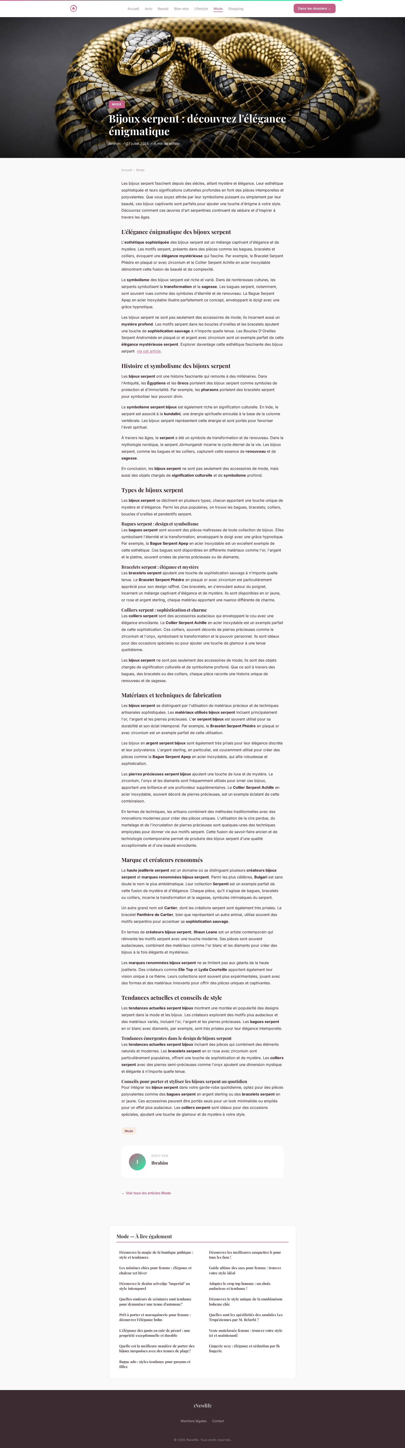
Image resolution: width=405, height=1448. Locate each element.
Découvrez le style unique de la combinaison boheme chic (245, 1301)
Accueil (133, 8)
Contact (218, 1421)
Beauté (163, 8)
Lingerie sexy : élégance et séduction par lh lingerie (244, 1348)
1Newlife (202, 1405)
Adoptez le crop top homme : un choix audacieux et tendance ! (239, 1286)
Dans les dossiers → (314, 8)
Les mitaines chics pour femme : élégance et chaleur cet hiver (155, 1270)
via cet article (149, 351)
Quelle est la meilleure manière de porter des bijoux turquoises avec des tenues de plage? (157, 1348)
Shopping (236, 8)
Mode (218, 8)
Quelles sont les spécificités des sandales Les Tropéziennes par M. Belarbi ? (246, 1317)
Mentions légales (193, 1421)
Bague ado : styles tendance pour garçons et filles (154, 1364)
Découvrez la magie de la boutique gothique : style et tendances (156, 1255)
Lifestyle (201, 8)
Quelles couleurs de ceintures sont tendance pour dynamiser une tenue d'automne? (155, 1301)
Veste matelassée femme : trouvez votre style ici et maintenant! (245, 1333)
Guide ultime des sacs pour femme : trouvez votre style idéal (245, 1270)
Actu (148, 8)
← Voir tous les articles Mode (146, 1193)
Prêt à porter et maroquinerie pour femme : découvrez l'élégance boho (155, 1317)
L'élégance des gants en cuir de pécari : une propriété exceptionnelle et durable (154, 1333)
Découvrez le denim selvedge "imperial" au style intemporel (154, 1286)
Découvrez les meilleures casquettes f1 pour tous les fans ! (245, 1255)
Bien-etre (181, 8)
